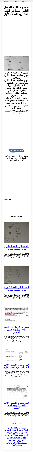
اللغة (16, 427)
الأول (10, 427)
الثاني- (15, 430)
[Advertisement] (16, 37)
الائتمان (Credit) (20, 435)
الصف (8, 430)
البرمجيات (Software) (14, 444)
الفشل (24, 433)
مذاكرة (22, 427)
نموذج (9, 433)
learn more (23, 1)
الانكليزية (24, 430)
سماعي (16, 433)
